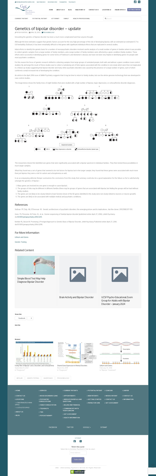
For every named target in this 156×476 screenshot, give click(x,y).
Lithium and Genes (21, 237)
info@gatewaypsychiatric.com (25, 2)
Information (128, 399)
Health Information (72, 418)
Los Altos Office (23, 407)
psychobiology (63, 378)
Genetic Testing (20, 242)
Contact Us (20, 396)
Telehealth (44, 408)
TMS (41, 412)
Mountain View (52, 2)
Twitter (70, 427)
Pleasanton (63, 2)
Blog (18, 415)
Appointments (69, 396)
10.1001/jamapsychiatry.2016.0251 (29, 217)
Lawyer (126, 390)
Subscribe (78, 459)
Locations (20, 399)
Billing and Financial (72, 405)
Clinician (109, 390)
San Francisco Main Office (23, 404)
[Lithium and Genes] (120, 353)
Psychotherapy (46, 415)
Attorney (55, 18)
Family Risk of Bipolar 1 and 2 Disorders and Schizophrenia (34, 366)
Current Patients (71, 390)
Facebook (53, 427)
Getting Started (94, 399)
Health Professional (81, 18)
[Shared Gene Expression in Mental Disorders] (77, 353)
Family (66, 18)
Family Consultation (48, 405)
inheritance (48, 378)
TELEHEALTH (72, 2)
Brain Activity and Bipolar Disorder (76, 297)
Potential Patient (40, 18)
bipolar (19, 378)
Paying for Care (94, 403)
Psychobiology (48, 32)
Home (18, 390)
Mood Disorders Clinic (49, 396)
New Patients (93, 396)
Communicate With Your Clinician (71, 409)
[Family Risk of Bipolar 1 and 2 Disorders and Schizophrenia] (35, 353)
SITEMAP (103, 427)
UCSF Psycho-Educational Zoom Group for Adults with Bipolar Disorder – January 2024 (117, 300)
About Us (19, 412)
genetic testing (33, 378)
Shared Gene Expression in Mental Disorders (72, 366)
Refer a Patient (111, 396)
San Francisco (41, 2)
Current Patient (21, 18)
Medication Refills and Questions (72, 400)
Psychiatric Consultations (45, 400)
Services (43, 390)
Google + (87, 427)
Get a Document (70, 414)
